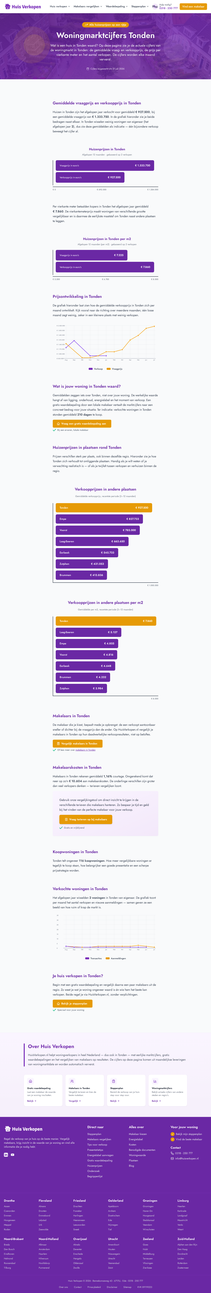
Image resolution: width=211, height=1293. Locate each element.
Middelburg (148, 1254)
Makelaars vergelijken (86, 6)
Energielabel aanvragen (100, 1155)
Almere (42, 1206)
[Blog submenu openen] (160, 6)
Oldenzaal (78, 1263)
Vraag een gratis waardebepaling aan (83, 423)
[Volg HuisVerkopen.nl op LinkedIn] (6, 1155)
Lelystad (42, 1220)
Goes (145, 1244)
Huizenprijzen (94, 1166)
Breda (7, 1244)
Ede (110, 1220)
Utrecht (111, 1258)
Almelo (76, 1244)
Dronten (42, 1211)
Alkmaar (43, 1244)
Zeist (110, 1267)
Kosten (132, 1144)
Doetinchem (114, 1215)
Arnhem (112, 1211)
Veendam (147, 1224)
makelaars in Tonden (85, 750)
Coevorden (9, 1211)
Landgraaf (182, 1215)
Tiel (110, 1229)
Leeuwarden (79, 1224)
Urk (40, 1224)
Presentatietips (95, 1150)
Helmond (8, 1258)
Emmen (7, 1215)
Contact (77, 1287)
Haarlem (43, 1254)
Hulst (145, 1249)
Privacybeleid (94, 1287)
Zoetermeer (183, 1267)
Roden (7, 1229)
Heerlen (181, 1206)
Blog (155, 6)
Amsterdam (44, 1249)
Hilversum (43, 1258)
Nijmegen (113, 1224)
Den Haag (182, 1249)
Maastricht (182, 1220)
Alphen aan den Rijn (187, 1244)
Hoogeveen (9, 1220)
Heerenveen (79, 1220)
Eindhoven (9, 1254)
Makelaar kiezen (138, 1134)
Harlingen (78, 1215)
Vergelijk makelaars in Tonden (79, 743)
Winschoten (148, 1229)
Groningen (148, 1206)
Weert (180, 1229)
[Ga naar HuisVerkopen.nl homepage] (23, 7)
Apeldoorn (113, 1206)
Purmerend (44, 1267)
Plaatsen (133, 1160)
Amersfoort (113, 1244)
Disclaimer (112, 1287)
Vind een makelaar (193, 6)
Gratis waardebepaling (99, 1160)
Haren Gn (147, 1211)
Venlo (180, 1224)
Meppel (7, 1224)
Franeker (77, 1211)
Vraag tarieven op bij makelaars (88, 819)
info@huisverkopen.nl (187, 1158)
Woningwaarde (137, 1155)
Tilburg (7, 1267)
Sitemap (127, 1287)
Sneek (76, 1229)
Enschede (78, 1254)
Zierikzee (147, 1267)
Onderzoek (93, 1171)
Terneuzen (148, 1258)
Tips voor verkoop (97, 1144)
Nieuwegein (114, 1254)
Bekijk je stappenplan (74, 1003)
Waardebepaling (115, 6)
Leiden (181, 1258)
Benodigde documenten (142, 1150)
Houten (111, 1249)
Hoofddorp (44, 1263)
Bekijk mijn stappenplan (189, 1134)
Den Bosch (9, 1249)
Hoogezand (148, 1215)
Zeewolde (43, 1229)
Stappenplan (138, 6)
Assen (7, 1206)
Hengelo (77, 1258)
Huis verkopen (58, 6)
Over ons (63, 1287)
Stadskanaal (148, 1220)
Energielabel (136, 1139)
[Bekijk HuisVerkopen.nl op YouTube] (13, 1155)
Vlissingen (148, 1263)
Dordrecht (182, 1254)
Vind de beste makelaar (189, 1139)
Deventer (77, 1249)
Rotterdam (182, 1263)
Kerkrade (182, 1211)
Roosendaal (9, 1263)
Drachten (77, 1206)
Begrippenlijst (94, 1176)
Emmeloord (44, 1215)
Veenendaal (113, 1263)
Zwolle (76, 1267)
